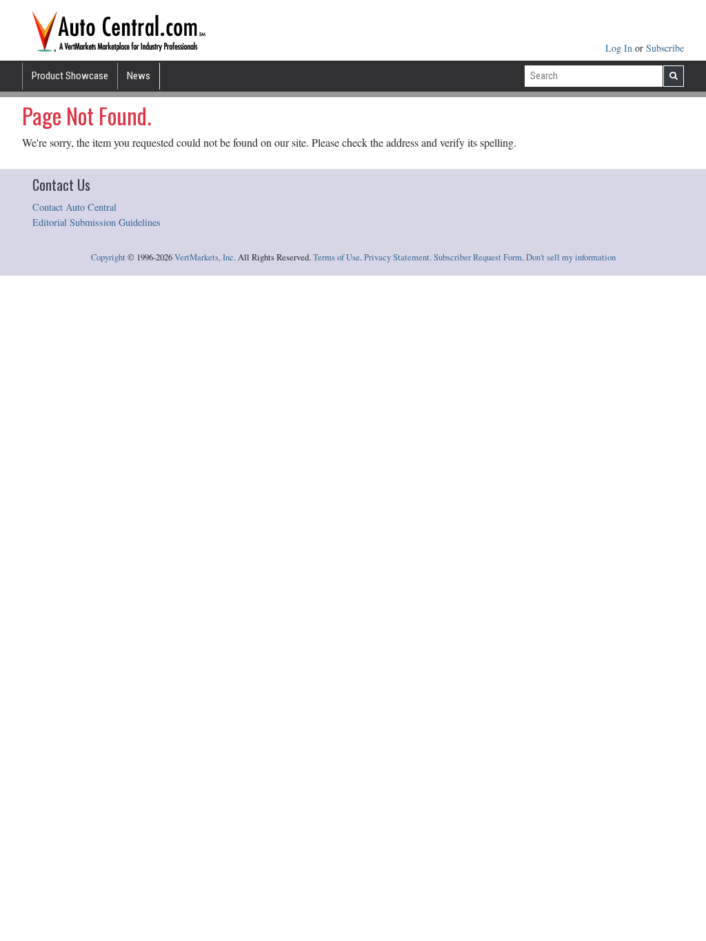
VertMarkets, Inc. (205, 257)
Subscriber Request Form (478, 257)
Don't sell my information (571, 257)
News (138, 76)
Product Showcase (70, 76)
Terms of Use (336, 257)
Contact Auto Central (74, 207)
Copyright (108, 257)
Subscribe (665, 47)
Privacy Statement (397, 257)
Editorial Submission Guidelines (96, 222)
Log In (620, 47)
